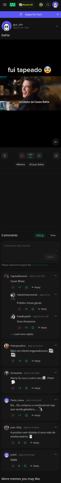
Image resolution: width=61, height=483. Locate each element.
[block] (56, 25)
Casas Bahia (37, 164)
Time (53, 235)
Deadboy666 (23, 316)
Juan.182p (16, 427)
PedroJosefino (18, 345)
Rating (40, 235)
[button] (48, 5)
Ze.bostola (16, 372)
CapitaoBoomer (19, 276)
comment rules (40, 264)
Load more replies (23, 334)
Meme (21, 164)
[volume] (55, 142)
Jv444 (13, 454)
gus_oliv (18, 24)
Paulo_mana (17, 400)
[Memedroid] (12, 5)
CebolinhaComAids (27, 294)
